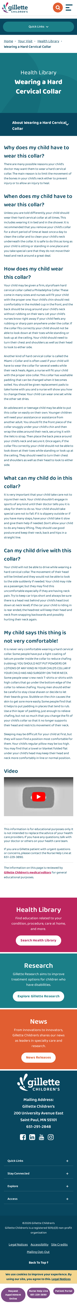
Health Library (48, 41)
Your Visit (25, 41)
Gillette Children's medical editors (27, 872)
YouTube (41, 1137)
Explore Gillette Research (39, 996)
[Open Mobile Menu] (69, 7)
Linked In (32, 1137)
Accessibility (39, 1244)
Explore (13, 1186)
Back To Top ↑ (38, 1262)
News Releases (38, 1057)
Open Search (58, 7)
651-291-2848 (38, 1126)
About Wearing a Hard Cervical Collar (39, 125)
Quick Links (36, 26)
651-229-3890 (13, 857)
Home (8, 41)
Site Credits (59, 1244)
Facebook (23, 1137)
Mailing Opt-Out (38, 1252)
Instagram (51, 1137)
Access (13, 1198)
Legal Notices (18, 1244)
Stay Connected (18, 1173)
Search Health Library (38, 940)
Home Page (15, 7)
